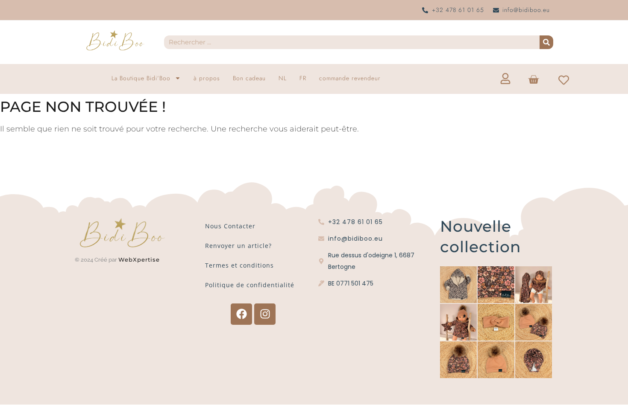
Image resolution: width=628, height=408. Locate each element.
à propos (207, 78)
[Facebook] (241, 314)
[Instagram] (265, 314)
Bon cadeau (249, 78)
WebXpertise (140, 259)
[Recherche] (546, 42)
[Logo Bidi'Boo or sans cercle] (115, 40)
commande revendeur (350, 78)
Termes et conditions (239, 265)
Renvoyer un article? (238, 246)
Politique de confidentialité (249, 285)
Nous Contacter (230, 226)
